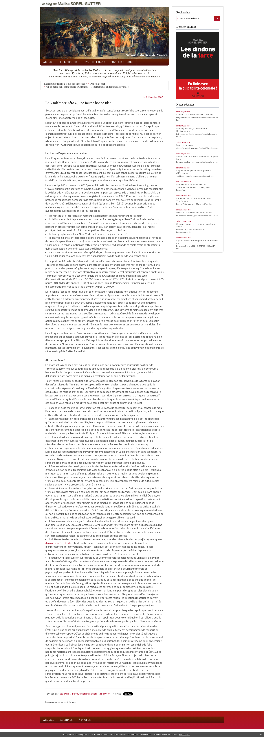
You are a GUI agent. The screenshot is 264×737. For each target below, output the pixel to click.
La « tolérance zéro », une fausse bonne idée (78, 103)
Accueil (48, 62)
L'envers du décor (184, 145)
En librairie (68, 62)
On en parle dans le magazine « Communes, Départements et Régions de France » (87, 86)
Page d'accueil (97, 83)
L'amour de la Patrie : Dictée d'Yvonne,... (195, 114)
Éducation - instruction (73, 694)
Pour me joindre (122, 62)
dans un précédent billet (58, 543)
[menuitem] (48, 62)
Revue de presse (94, 62)
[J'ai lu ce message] (261, 734)
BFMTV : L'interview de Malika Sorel (194, 212)
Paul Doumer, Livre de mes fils (191, 184)
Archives (66, 720)
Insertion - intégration (98, 694)
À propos (85, 720)
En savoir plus (184, 734)
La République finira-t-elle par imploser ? (65, 83)
